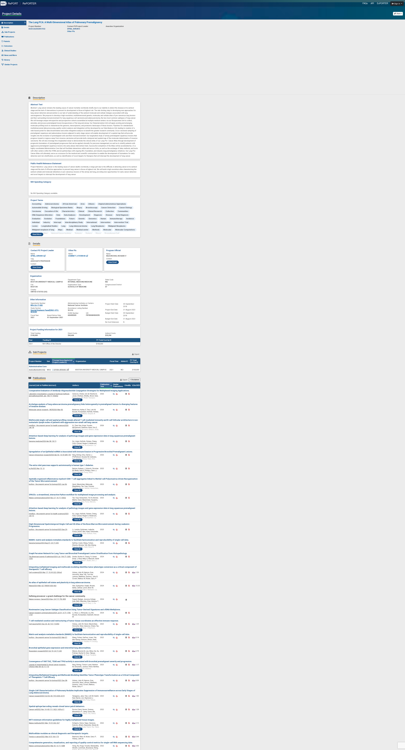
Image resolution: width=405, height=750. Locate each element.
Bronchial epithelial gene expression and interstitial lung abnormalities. (60, 648)
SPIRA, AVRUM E (37, 256)
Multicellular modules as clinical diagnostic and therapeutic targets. (59, 733)
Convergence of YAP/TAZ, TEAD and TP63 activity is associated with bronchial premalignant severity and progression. (80, 661)
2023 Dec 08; (48, 680)
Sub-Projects (10, 32)
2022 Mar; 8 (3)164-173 (44, 737)
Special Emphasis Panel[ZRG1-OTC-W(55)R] (45, 311)
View (77, 400)
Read (37, 234)
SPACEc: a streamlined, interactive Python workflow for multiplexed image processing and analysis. (72, 495)
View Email (37, 267)
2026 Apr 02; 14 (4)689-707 (50, 455)
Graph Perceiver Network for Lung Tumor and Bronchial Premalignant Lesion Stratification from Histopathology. (78, 553)
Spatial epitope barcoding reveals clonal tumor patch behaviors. (57, 706)
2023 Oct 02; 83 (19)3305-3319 (47, 696)
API (372, 3)
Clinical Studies (10, 51)
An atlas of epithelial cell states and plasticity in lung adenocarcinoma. (60, 582)
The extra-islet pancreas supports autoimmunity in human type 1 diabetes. (61, 465)
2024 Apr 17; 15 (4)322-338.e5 (45, 572)
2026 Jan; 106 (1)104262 (49, 395)
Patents (7, 41)
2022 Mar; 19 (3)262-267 (44, 723)
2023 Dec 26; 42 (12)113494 (44, 624)
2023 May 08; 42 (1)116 (47, 666)
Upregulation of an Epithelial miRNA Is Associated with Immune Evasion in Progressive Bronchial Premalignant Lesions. (81, 452)
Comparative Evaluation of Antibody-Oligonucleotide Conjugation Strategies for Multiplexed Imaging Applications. (79, 390)
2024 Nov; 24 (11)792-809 (47, 599)
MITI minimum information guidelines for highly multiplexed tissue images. (61, 720)
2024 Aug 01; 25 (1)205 (44, 543)
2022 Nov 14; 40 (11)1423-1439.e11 (46, 709)
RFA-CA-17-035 (37, 305)
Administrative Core (38, 366)
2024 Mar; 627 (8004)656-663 (42, 586)
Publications (9, 37)
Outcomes (8, 46)
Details (6, 27)
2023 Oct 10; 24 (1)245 (45, 651)
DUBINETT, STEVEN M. (77, 256)
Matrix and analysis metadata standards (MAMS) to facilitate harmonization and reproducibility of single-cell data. (79, 634)
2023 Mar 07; (48, 637)
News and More (10, 55)
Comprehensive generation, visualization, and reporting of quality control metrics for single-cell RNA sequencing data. (81, 742)
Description (8, 23)
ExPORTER (382, 3)
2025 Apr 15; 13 (37, 468)
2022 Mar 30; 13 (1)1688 (47, 746)
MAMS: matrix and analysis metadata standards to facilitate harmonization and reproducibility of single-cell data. (79, 540)
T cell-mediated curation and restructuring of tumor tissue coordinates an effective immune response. (74, 621)
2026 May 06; (46, 410)
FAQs (365, 3)
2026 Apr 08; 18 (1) (42, 441)
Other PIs (71, 31)
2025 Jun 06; (48, 484)
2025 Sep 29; (48, 530)
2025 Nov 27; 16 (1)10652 (47, 498)
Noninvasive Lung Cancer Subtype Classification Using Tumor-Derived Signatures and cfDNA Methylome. (75, 609)
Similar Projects (11, 65)
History (7, 60)
